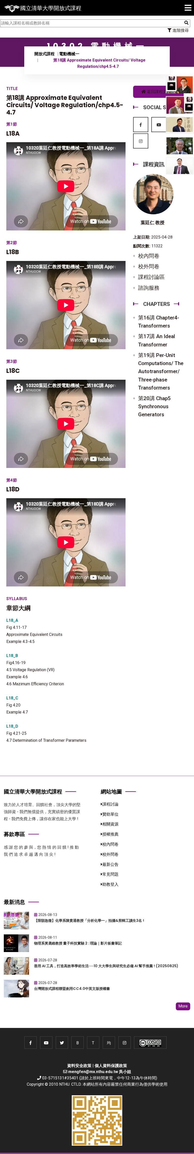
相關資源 (110, 824)
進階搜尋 (180, 30)
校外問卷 (148, 266)
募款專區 (14, 834)
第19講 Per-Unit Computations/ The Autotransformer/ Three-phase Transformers (160, 371)
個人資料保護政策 (111, 1065)
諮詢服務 (148, 288)
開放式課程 (44, 53)
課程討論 (110, 804)
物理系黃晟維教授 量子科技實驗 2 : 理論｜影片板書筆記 (78, 943)
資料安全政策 (79, 1065)
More (183, 1006)
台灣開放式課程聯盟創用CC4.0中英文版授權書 (72, 988)
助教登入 (110, 884)
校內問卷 (148, 256)
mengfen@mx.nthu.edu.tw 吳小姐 (99, 1071)
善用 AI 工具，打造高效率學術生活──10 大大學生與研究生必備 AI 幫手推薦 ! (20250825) (106, 965)
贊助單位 (110, 814)
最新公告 (110, 864)
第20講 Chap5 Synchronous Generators (154, 406)
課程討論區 (151, 277)
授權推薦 (110, 834)
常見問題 (110, 874)
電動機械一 (69, 53)
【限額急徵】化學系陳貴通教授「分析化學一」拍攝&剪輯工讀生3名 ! (89, 920)
